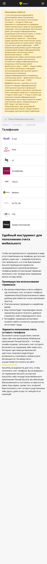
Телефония (30, 125)
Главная (5, 125)
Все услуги (17, 125)
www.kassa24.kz (9, 364)
